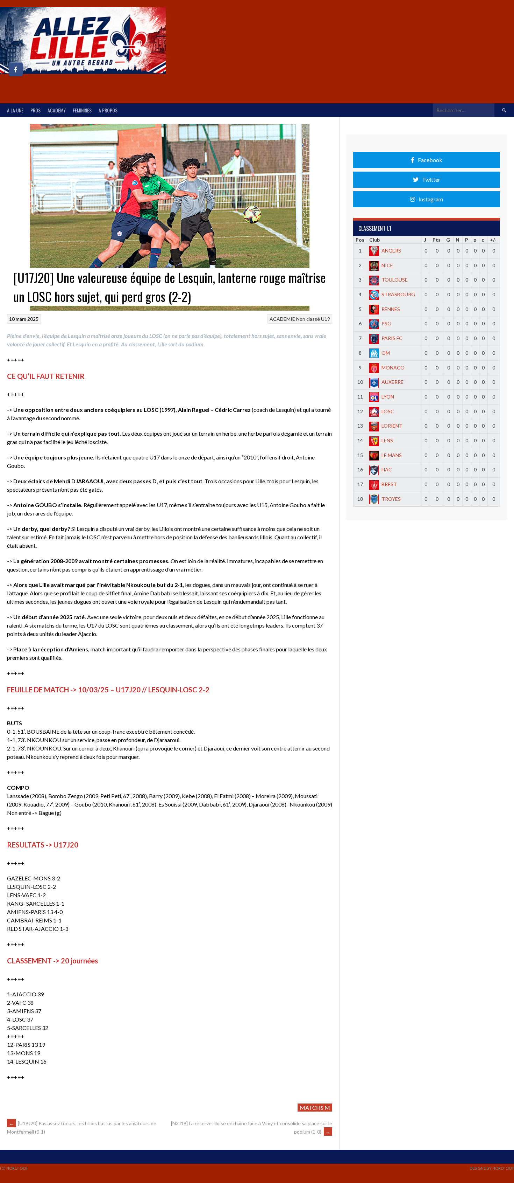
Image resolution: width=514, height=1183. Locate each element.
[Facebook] (16, 69)
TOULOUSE (394, 280)
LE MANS (391, 455)
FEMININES (82, 110)
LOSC (387, 411)
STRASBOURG (398, 294)
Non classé (308, 319)
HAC (386, 469)
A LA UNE (15, 110)
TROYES (391, 499)
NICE (387, 265)
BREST (389, 484)
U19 (325, 319)
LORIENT (391, 426)
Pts (437, 240)
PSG (386, 323)
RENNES (390, 309)
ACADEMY (57, 110)
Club (374, 240)
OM (385, 353)
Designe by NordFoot (492, 1168)
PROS (35, 110)
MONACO (393, 368)
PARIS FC (391, 338)
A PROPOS (108, 110)
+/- (493, 240)
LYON (387, 397)
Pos (360, 240)
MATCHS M (315, 1107)
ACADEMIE (282, 319)
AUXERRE (392, 382)
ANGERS (391, 251)
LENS (387, 440)
